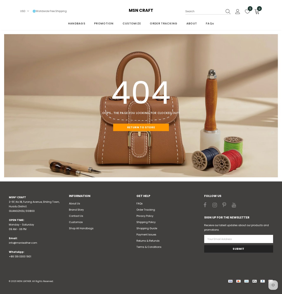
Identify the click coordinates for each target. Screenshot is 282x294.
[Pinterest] (224, 205)
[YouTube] (234, 205)
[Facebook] (205, 205)
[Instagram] (214, 205)
